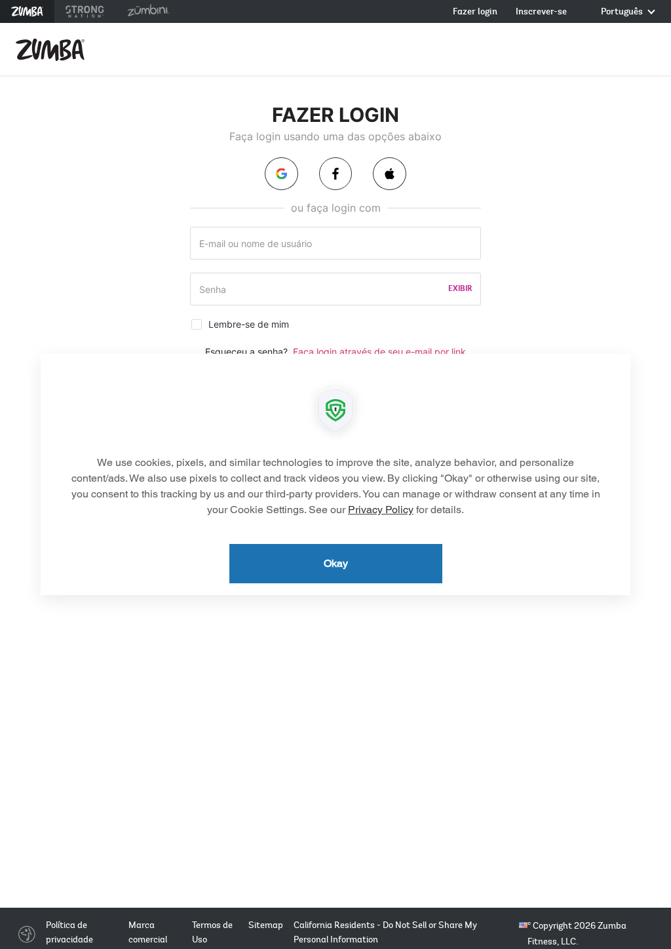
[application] (335, 474)
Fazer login (475, 12)
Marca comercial (147, 932)
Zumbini (148, 11)
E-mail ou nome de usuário (255, 243)
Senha (212, 289)
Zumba (27, 11)
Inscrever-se (541, 12)
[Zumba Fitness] (50, 50)
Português (623, 12)
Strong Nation (84, 11)
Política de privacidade (69, 932)
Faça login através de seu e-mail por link (379, 351)
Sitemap (265, 925)
